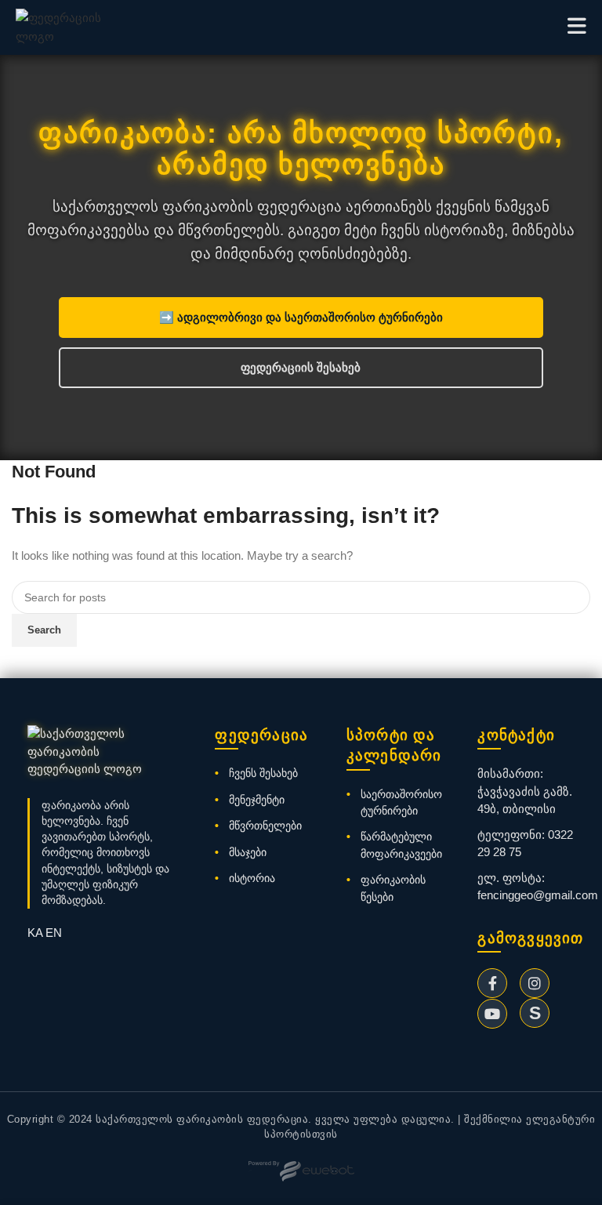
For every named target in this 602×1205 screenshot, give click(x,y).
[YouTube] (492, 1014)
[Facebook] (492, 983)
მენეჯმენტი (257, 799)
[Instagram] (534, 983)
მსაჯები (248, 852)
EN (53, 932)
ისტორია (252, 878)
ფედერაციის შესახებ (301, 367)
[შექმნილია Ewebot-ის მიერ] (301, 1171)
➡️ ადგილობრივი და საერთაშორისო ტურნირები (301, 317)
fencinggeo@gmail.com (537, 895)
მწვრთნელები (265, 825)
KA (34, 932)
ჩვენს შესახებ (263, 773)
